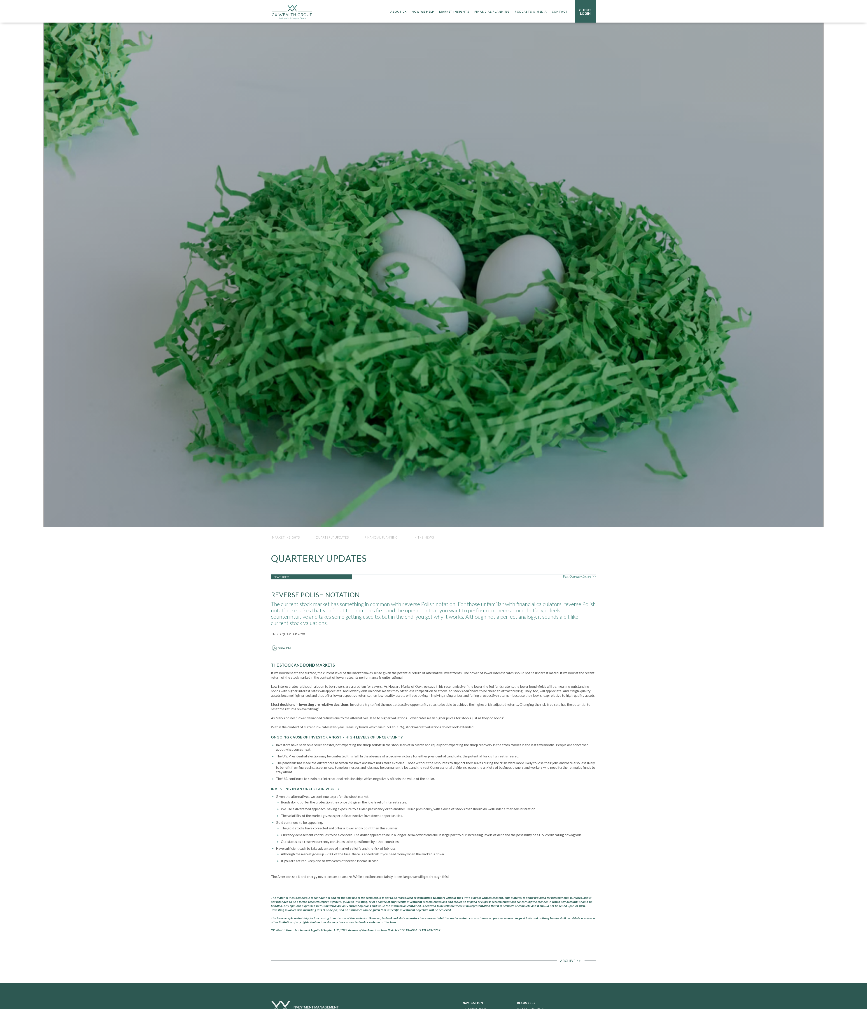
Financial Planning (492, 11)
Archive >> (570, 961)
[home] (292, 11)
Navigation (473, 1002)
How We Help (423, 11)
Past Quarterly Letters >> (579, 576)
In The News (424, 537)
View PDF (285, 648)
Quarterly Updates (332, 537)
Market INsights (286, 537)
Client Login (585, 12)
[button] (398, 11)
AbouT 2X (398, 11)
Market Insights (454, 11)
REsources (526, 1002)
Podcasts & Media (531, 11)
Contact (560, 11)
